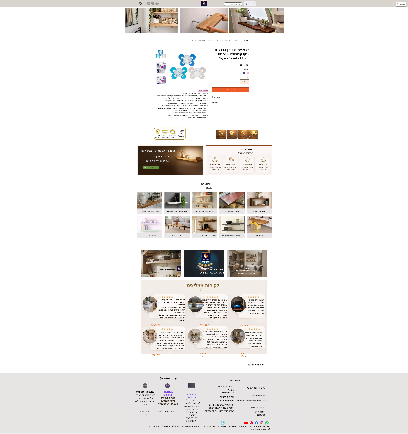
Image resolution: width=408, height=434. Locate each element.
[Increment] (241, 82)
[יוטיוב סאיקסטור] (148, 3)
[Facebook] (256, 423)
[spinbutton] (244, 82)
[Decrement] (247, 82)
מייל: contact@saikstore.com (251, 400)
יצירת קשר (235, 380)
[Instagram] (262, 423)
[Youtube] (246, 423)
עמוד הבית (245, 40)
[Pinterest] (251, 423)
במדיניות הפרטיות (258, 429)
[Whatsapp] (267, 423)
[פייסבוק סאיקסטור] (152, 3)
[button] (141, 3)
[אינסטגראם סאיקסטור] (157, 3)
